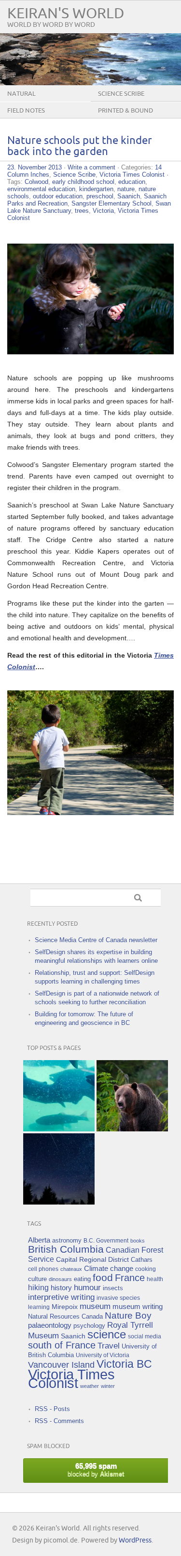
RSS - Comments (59, 1421)
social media (144, 1336)
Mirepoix (65, 1306)
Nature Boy (128, 1315)
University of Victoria (102, 1355)
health (155, 1279)
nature (126, 189)
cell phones (43, 1269)
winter (108, 1386)
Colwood (36, 181)
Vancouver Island (61, 1365)
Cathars (142, 1259)
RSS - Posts (52, 1409)
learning (39, 1307)
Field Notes (26, 110)
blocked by (96, 1470)
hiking (38, 1288)
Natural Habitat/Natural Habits (46, 101)
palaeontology (49, 1325)
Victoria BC (124, 1364)
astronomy (67, 1240)
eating (82, 1279)
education (131, 181)
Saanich (128, 196)
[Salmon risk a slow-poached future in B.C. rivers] (59, 1095)
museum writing (137, 1306)
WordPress (135, 1540)
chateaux (71, 1269)
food (103, 1277)
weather (89, 1386)
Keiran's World (66, 13)
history (61, 1288)
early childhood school (83, 181)
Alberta (39, 1240)
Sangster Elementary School (111, 203)
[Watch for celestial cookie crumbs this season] (59, 1169)
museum (95, 1306)
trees (82, 210)
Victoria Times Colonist (132, 174)
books (137, 1241)
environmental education (41, 189)
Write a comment (91, 167)
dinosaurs (60, 1279)
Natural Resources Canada (65, 1316)
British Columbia (66, 1249)
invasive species (118, 1298)
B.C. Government (106, 1240)
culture (37, 1279)
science (106, 1334)
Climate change (108, 1268)
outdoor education (58, 196)
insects (113, 1288)
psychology (89, 1325)
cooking (145, 1269)
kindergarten (96, 189)
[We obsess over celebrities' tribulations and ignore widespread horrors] (132, 1095)
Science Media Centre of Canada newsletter (96, 940)
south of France (62, 1345)
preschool (99, 196)
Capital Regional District (92, 1259)
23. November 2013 (34, 167)
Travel (108, 1345)
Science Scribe (74, 174)
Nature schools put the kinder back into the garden (79, 146)
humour (87, 1287)
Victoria (103, 210)
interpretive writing (61, 1297)
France (130, 1277)
